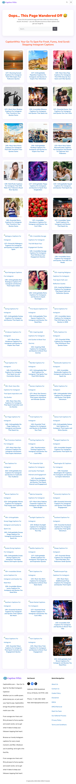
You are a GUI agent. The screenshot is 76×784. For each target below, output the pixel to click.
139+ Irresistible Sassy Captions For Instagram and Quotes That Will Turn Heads (62, 259)
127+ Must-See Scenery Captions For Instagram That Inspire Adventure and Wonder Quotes (38, 396)
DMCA (54, 702)
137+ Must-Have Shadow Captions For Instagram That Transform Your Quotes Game (13, 112)
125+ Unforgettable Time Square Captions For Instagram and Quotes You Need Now (38, 319)
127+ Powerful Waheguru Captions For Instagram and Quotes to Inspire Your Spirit (13, 246)
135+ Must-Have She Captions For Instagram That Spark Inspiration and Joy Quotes (13, 404)
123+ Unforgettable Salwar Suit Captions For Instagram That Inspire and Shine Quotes (62, 427)
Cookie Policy (56, 693)
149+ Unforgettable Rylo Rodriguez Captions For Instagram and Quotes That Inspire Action (13, 283)
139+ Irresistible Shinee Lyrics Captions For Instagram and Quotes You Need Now (13, 589)
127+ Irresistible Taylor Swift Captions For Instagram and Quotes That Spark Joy (63, 223)
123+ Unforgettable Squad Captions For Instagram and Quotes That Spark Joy (62, 186)
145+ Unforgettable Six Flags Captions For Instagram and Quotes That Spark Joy (13, 427)
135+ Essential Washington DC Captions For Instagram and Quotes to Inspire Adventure (63, 474)
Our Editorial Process (59, 716)
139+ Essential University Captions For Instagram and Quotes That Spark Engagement (62, 504)
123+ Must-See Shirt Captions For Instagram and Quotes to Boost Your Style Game (38, 582)
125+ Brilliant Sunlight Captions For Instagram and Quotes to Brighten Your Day (38, 528)
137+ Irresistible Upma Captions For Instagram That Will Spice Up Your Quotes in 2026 (62, 319)
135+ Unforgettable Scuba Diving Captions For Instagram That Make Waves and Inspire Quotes (13, 558)
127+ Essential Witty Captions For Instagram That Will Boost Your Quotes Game (62, 342)
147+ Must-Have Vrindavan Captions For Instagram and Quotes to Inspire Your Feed (13, 342)
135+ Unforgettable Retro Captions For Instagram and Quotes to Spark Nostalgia (38, 296)
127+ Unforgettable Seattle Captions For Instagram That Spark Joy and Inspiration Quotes (38, 558)
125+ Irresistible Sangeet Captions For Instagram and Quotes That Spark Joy (62, 449)
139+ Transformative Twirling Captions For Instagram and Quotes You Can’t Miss (38, 450)
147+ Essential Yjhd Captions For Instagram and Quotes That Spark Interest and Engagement (38, 481)
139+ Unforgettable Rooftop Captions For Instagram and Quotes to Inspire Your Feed (38, 148)
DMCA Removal (57, 707)
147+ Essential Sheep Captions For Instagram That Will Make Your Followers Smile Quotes (62, 558)
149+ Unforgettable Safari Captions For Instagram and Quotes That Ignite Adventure (63, 396)
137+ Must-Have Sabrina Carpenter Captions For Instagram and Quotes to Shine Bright (38, 504)
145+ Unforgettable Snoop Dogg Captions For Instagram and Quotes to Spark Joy (13, 535)
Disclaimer (55, 698)
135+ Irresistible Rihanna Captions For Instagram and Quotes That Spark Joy (38, 111)
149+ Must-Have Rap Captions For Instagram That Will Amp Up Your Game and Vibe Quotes (62, 76)
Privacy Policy (56, 720)
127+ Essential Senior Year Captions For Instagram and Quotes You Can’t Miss (62, 111)
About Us (55, 684)
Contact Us (55, 689)
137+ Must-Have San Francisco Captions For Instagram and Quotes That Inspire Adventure (13, 450)
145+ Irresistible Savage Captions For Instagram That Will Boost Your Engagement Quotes (38, 254)
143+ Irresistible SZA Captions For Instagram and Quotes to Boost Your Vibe (63, 626)
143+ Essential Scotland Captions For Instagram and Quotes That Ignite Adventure (62, 528)
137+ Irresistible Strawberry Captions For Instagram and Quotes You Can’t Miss (38, 223)
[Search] (55, 29)
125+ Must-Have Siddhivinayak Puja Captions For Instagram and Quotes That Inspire (62, 582)
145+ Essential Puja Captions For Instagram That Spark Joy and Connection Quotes (13, 373)
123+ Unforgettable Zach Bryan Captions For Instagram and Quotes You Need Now (62, 662)
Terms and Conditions (59, 725)
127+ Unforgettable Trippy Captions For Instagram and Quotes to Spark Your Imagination (38, 187)
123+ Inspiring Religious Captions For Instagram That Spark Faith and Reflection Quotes (62, 290)
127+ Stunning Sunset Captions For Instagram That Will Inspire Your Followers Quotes (13, 76)
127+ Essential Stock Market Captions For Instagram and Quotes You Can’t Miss (38, 613)
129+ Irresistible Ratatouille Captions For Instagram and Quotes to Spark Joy (62, 373)
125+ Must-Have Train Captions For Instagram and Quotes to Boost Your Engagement (38, 649)
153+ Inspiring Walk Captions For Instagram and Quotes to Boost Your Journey (38, 350)
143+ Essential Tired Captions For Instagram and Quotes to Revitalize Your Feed (38, 427)
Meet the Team (57, 711)
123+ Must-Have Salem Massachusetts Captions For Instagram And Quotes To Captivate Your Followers (62, 149)
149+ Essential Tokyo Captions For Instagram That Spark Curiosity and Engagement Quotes (13, 649)
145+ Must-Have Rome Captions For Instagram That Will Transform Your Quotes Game (13, 148)
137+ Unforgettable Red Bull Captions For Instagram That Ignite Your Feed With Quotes (38, 373)
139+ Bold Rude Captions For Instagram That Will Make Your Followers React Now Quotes (13, 187)
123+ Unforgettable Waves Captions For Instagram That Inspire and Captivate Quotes (13, 504)
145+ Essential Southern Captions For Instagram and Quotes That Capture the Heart (13, 613)
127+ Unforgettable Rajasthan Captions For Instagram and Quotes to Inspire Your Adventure (38, 76)
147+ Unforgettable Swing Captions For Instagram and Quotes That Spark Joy (13, 318)
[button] (67, 2)
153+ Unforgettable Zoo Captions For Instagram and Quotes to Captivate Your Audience (13, 474)
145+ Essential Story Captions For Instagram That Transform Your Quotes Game (13, 223)
